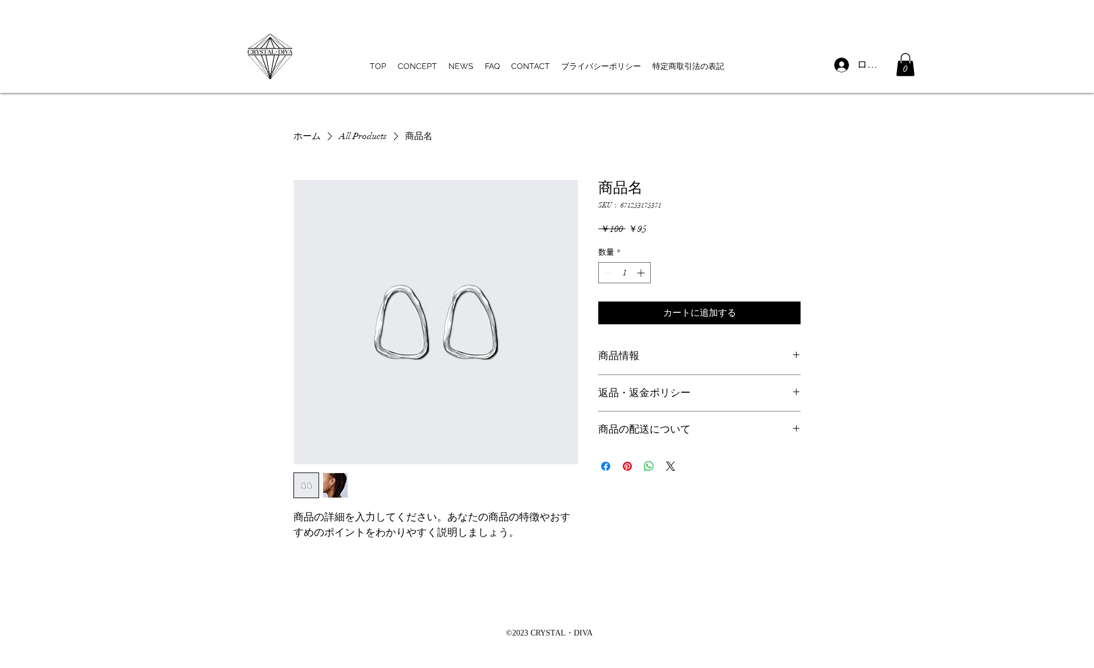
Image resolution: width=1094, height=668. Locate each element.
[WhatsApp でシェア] (649, 466)
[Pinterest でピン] (627, 466)
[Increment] (642, 273)
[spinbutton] (624, 273)
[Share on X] (670, 466)
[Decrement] (607, 273)
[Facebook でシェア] (606, 466)
